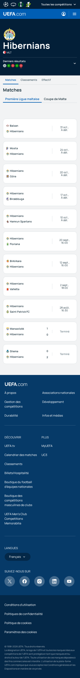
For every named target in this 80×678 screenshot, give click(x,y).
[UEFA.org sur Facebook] (24, 585)
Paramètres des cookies (20, 632)
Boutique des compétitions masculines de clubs (18, 500)
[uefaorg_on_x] (9, 585)
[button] (73, 14)
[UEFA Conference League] (21, 4)
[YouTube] (69, 585)
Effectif (46, 79)
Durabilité (11, 415)
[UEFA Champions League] (6, 4)
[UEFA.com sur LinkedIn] (54, 585)
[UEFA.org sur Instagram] (39, 585)
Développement (53, 402)
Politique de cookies (17, 623)
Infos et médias (52, 415)
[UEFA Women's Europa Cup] (28, 4)
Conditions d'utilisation (20, 605)
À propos (10, 393)
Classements (29, 79)
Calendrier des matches (20, 455)
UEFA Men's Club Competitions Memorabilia (15, 518)
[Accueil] (16, 384)
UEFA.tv (9, 446)
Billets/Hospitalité (16, 473)
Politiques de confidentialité (23, 614)
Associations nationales (58, 393)
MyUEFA (46, 446)
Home (14, 14)
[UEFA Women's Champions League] (13, 4)
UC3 (44, 455)
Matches (10, 79)
